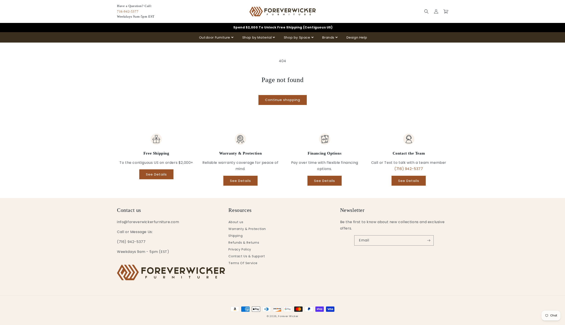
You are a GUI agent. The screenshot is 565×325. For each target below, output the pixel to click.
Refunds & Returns (243, 242)
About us (235, 222)
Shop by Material (257, 37)
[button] (426, 11)
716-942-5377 (127, 11)
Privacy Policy (239, 249)
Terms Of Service (243, 263)
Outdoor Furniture (214, 37)
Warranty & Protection (247, 229)
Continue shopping (282, 99)
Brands (328, 37)
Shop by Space (297, 37)
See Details (156, 174)
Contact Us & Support (246, 256)
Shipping (235, 235)
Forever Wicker (288, 316)
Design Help (357, 37)
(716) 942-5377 (408, 168)
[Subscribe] (428, 240)
